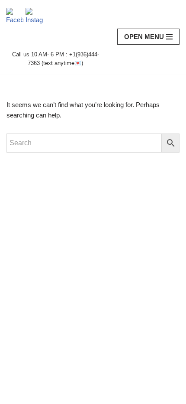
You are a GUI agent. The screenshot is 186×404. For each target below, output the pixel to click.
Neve (14, 395)
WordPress (78, 395)
